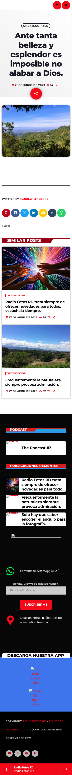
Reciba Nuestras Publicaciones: (36, 584)
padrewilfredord (34, 199)
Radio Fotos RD (34, 721)
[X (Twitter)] (17, 753)
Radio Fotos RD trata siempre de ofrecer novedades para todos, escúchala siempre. (35, 306)
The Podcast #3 (36, 448)
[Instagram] (26, 753)
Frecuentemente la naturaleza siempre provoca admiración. (33, 382)
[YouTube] (9, 753)
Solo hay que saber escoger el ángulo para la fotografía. (43, 519)
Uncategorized (35, 26)
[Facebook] (35, 753)
